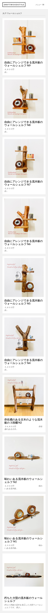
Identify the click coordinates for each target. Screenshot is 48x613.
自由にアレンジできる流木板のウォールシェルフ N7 (23, 183)
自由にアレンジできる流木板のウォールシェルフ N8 (23, 123)
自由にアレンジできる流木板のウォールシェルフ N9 (23, 64)
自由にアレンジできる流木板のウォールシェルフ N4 (23, 361)
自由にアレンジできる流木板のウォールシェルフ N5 (23, 302)
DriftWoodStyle (14, 4)
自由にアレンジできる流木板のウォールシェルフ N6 (23, 242)
